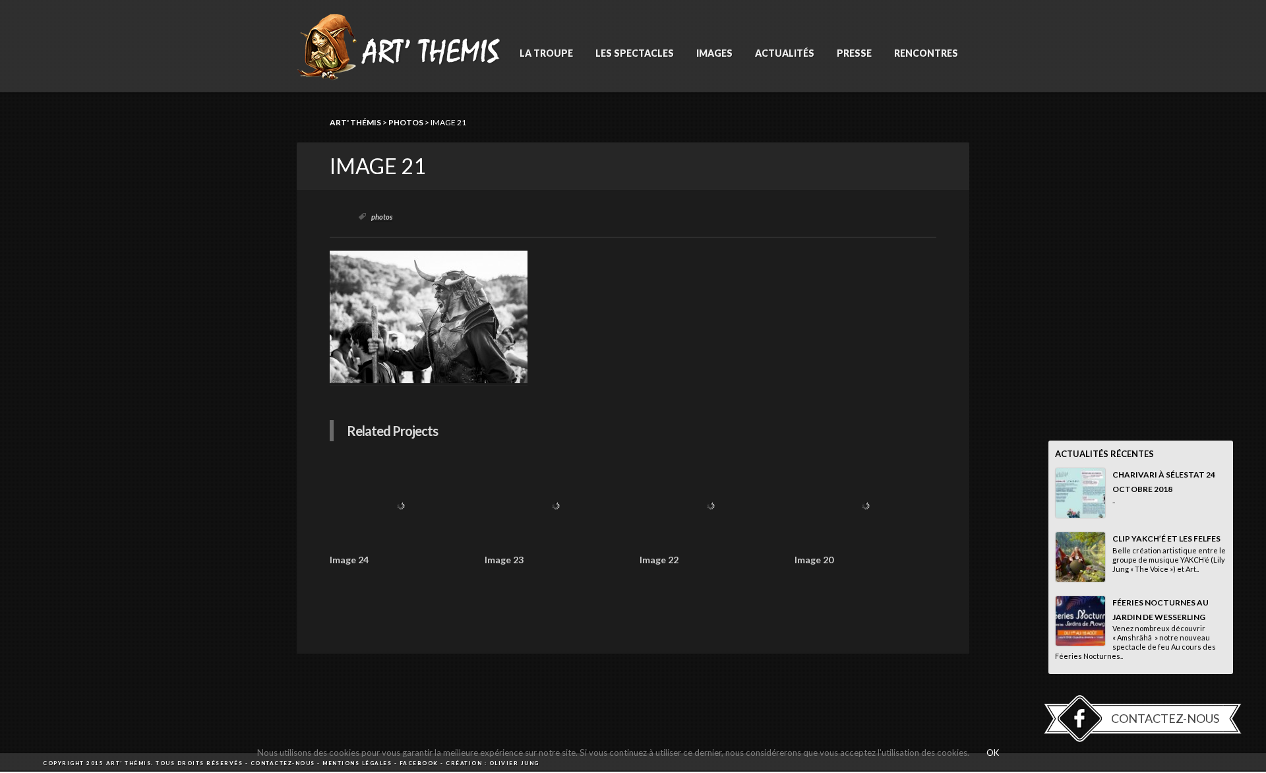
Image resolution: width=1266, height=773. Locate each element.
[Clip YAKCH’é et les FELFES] (1080, 557)
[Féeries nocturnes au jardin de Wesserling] (1080, 621)
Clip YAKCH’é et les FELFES (1166, 538)
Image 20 (814, 559)
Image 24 (349, 559)
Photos (405, 122)
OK (992, 752)
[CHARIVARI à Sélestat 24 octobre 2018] (1080, 493)
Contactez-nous (1165, 718)
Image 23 (504, 559)
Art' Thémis (355, 122)
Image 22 (659, 559)
